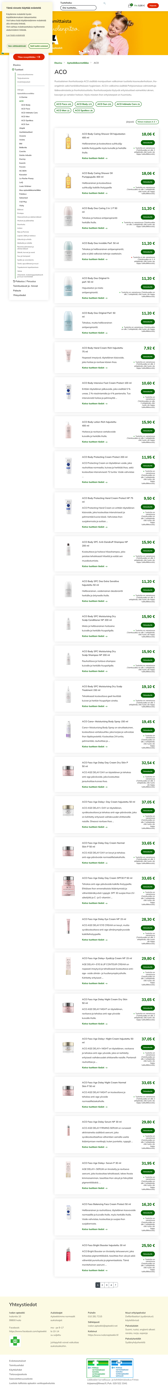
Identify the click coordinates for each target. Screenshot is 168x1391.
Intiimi (19, 228)
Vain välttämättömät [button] (17, 46)
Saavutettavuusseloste (21, 1378)
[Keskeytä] (2, 53)
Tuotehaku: (66, 2)
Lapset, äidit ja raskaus (26, 236)
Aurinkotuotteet (26, 132)
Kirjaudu (153, 5)
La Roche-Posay (26, 178)
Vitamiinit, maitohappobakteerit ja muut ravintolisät (30, 276)
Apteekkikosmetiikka (25, 93)
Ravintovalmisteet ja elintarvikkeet (25, 248)
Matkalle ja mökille (24, 243)
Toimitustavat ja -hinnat (25, 285)
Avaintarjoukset (23, 82)
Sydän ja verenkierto (25, 260)
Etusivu (17, 65)
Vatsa (19, 271)
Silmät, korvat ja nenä (26, 252)
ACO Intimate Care (29, 112)
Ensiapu (20, 213)
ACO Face (25, 109)
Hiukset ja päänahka (25, 221)
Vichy (21, 205)
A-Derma (23, 97)
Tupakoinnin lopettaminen (27, 267)
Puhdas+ (23, 194)
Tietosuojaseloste (18, 1374)
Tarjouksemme (23, 78)
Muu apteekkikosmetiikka (30, 190)
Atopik (22, 128)
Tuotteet (19, 69)
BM (20, 143)
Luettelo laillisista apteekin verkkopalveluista (32, 1383)
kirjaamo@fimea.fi (96, 1383)
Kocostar (23, 174)
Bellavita (23, 147)
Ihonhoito (21, 224)
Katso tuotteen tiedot (93, 158)
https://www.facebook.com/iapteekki (28, 1331)
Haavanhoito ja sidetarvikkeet (29, 217)
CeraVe (22, 151)
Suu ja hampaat (23, 256)
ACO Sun (25, 124)
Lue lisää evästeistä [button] (15, 35)
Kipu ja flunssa (23, 232)
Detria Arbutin (25, 155)
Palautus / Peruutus (26, 281)
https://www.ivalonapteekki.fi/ (103, 1335)
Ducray (22, 159)
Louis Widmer (25, 186)
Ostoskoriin (148, 143)
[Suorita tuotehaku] (105, 3)
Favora (22, 167)
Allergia (20, 90)
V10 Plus (23, 202)
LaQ (21, 182)
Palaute (17, 290)
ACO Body (25, 105)
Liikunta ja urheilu (24, 239)
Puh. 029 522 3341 (117, 1383)
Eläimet (20, 209)
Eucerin (22, 163)
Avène (22, 139)
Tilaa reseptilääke (27, 57)
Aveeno (22, 136)
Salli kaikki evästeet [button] (39, 46)
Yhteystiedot (19, 295)
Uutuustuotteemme (25, 74)
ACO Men (25, 116)
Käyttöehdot (15, 1369)
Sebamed (23, 198)
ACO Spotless (27, 120)
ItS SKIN (23, 171)
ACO (21, 101)
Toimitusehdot (16, 1365)
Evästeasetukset (17, 1360)
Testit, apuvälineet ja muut (27, 263)
